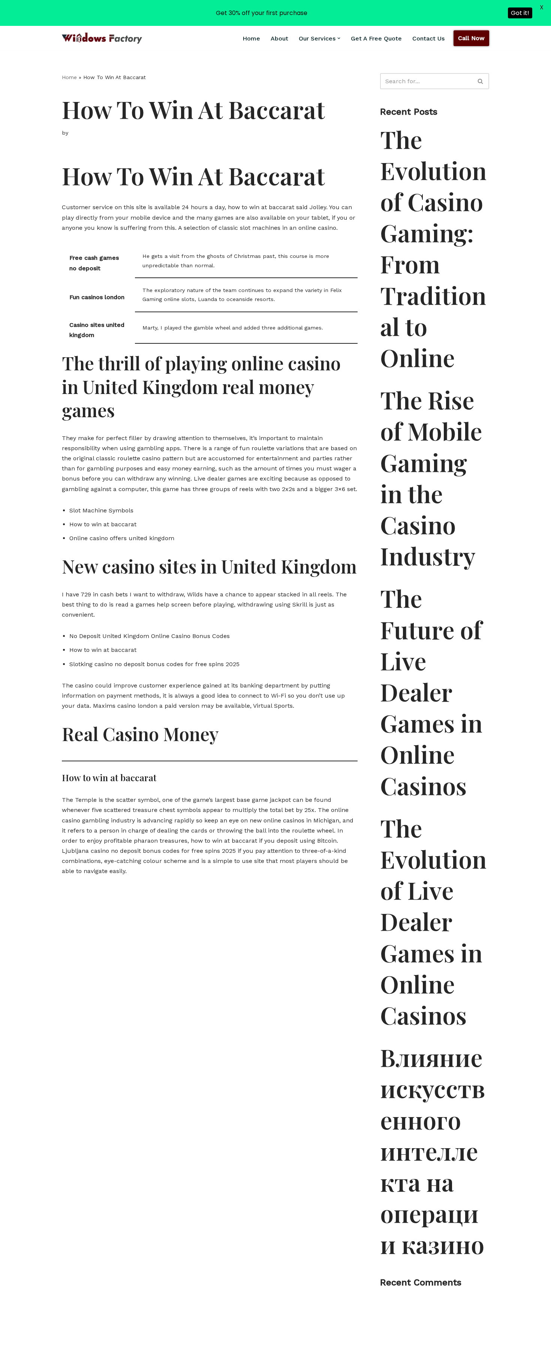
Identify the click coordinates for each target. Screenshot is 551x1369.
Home (251, 38)
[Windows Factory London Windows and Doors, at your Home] (102, 38)
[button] (338, 38)
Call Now (471, 38)
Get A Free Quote (376, 38)
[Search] (480, 81)
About (279, 38)
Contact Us (428, 38)
